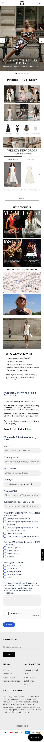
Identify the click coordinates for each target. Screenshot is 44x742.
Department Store (14, 574)
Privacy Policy (29, 677)
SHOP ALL (22, 198)
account (40, 3)
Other (9, 577)
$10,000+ (10, 556)
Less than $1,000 (13, 548)
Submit (9, 625)
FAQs (26, 674)
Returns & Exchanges (11, 681)
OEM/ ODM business (15, 533)
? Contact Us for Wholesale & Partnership (20, 394)
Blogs (26, 684)
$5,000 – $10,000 (14, 553)
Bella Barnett (29, 681)
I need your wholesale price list (19, 518)
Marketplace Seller (14, 571)
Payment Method (31, 670)
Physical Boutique (14, 565)
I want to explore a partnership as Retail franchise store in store (22, 529)
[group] (12, 177)
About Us (6, 670)
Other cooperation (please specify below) (23, 536)
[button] (39, 175)
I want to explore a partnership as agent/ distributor (23, 523)
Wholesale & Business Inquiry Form (20, 438)
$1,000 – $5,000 (13, 551)
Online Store (12, 568)
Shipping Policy (9, 677)
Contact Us (7, 674)
